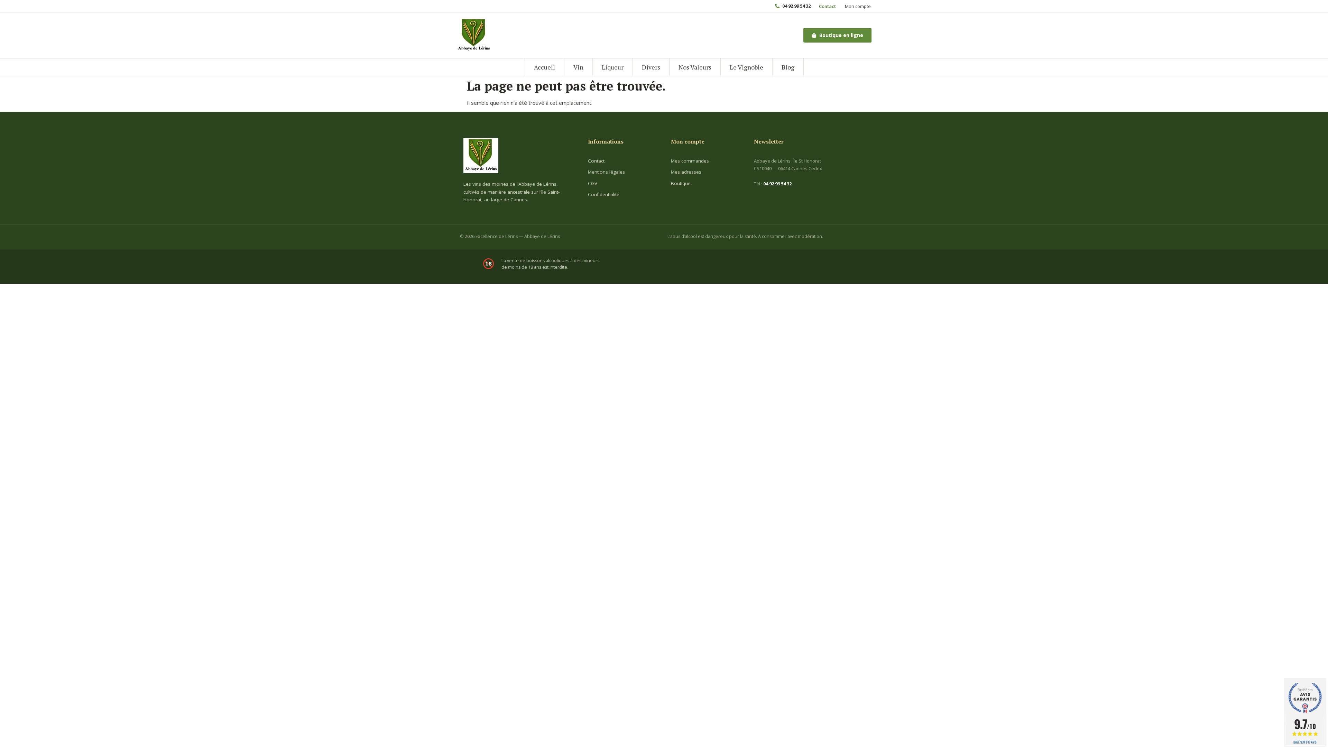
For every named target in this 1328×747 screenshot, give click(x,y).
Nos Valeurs (695, 67)
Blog (788, 67)
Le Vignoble (746, 67)
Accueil (544, 67)
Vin (578, 67)
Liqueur (613, 67)
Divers (651, 67)
